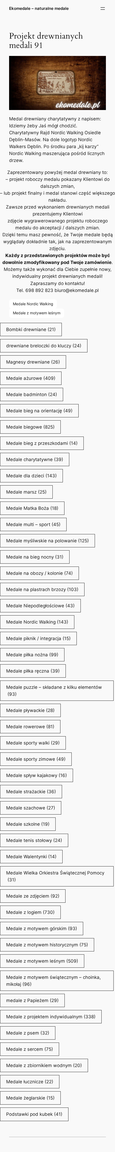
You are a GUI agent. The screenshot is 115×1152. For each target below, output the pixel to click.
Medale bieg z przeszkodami (42, 443)
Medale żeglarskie (30, 1098)
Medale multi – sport (33, 524)
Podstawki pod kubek (34, 1114)
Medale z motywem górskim (41, 928)
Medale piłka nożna (32, 654)
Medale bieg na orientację (39, 410)
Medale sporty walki (33, 743)
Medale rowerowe (30, 726)
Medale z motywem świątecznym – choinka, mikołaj (53, 981)
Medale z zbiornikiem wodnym (44, 1065)
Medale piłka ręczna (33, 671)
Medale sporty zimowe (36, 759)
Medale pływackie (30, 710)
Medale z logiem (30, 912)
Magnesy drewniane (33, 362)
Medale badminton (31, 394)
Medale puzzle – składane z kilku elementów (54, 691)
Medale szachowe (30, 808)
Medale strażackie (31, 791)
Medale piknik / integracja (38, 638)
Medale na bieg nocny (34, 557)
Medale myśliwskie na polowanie (47, 540)
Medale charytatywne (34, 459)
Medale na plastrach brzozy (42, 589)
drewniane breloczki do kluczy (43, 345)
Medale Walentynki (31, 856)
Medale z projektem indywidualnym (50, 1016)
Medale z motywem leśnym (36, 313)
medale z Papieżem (32, 1000)
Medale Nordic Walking (33, 304)
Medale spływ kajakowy (36, 775)
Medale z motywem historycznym (47, 944)
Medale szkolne (27, 824)
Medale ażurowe (30, 378)
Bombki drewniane (31, 329)
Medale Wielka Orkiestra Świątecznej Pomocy (55, 876)
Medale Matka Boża (32, 508)
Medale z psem (27, 1033)
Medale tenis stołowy (34, 840)
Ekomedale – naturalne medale (39, 8)
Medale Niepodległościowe (40, 605)
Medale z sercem (29, 1049)
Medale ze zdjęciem (32, 896)
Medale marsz (26, 492)
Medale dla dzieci (31, 475)
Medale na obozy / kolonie (39, 573)
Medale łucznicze (29, 1081)
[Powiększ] (99, 63)
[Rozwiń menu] (102, 8)
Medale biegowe (30, 427)
